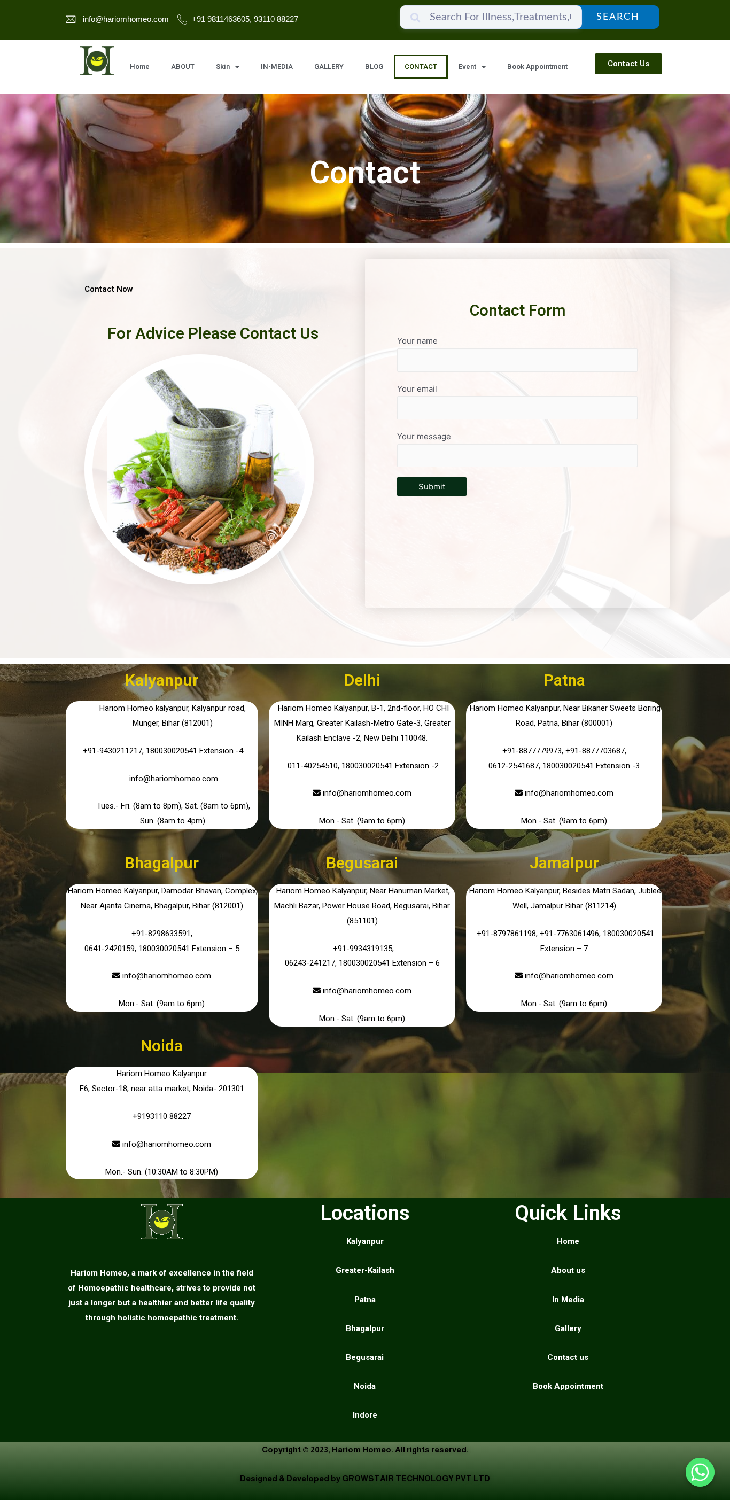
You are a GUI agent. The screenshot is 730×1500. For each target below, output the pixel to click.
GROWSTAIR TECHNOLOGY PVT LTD (416, 1478)
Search (618, 17)
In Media (568, 1299)
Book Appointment (537, 67)
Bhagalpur (162, 862)
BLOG (374, 67)
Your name (417, 341)
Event (467, 67)
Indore (365, 1415)
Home (140, 67)
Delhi (362, 680)
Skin (223, 67)
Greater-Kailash (365, 1270)
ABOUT (183, 67)
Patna (564, 680)
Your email (417, 389)
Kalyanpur (161, 680)
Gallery (568, 1328)
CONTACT (421, 67)
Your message (424, 436)
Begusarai (362, 862)
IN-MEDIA (277, 67)
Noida (162, 1045)
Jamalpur (564, 862)
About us (568, 1270)
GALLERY (329, 67)
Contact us (567, 1357)
